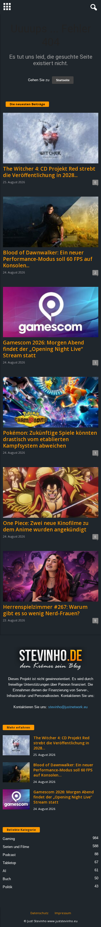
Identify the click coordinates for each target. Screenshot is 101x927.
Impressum (63, 913)
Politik (7, 887)
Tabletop (9, 863)
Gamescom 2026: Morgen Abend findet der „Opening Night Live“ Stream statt (43, 349)
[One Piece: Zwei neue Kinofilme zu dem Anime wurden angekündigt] (50, 492)
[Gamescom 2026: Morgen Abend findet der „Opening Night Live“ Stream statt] (50, 312)
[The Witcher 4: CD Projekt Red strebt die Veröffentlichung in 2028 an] (50, 138)
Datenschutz (39, 913)
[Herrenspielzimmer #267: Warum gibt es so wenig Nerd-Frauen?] (50, 576)
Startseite (62, 80)
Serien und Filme (16, 847)
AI (4, 871)
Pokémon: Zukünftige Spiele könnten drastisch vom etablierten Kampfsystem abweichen (50, 439)
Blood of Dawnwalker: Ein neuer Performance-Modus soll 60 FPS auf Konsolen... (47, 259)
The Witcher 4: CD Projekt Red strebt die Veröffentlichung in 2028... (49, 172)
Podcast (9, 855)
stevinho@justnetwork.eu (68, 707)
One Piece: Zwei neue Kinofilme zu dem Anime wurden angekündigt (46, 526)
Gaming (9, 839)
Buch (7, 879)
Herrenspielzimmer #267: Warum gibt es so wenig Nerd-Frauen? (45, 610)
